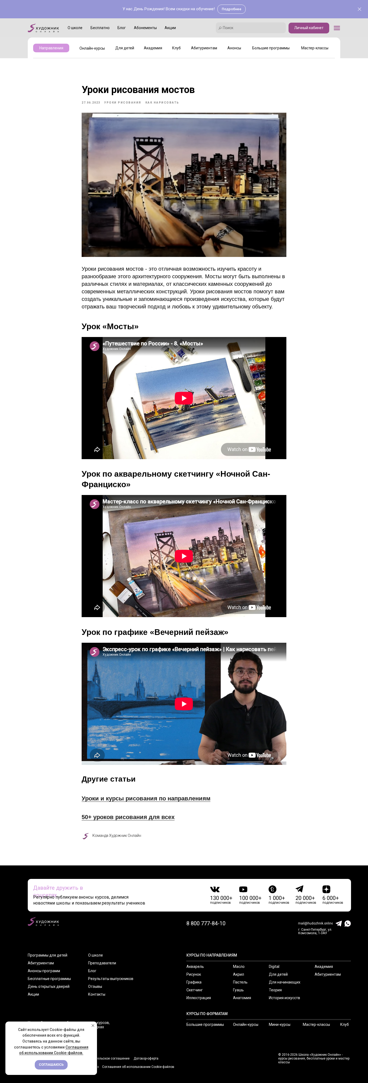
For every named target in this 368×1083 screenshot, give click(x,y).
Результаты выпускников (110, 979)
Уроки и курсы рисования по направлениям (146, 798)
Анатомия (242, 998)
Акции (33, 994)
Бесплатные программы (49, 979)
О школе (95, 955)
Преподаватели (102, 963)
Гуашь (238, 990)
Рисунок (193, 974)
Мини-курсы (279, 1024)
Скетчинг (194, 990)
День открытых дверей (49, 986)
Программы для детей (47, 955)
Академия (324, 966)
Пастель (240, 982)
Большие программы (205, 1024)
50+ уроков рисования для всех (128, 817)
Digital (274, 966)
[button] (337, 28)
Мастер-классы (316, 1024)
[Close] (359, 9)
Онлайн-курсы (245, 1024)
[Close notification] (93, 1025)
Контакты (96, 994)
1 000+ (277, 898)
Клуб (344, 1024)
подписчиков (220, 903)
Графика (194, 982)
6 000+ (330, 898)
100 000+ (250, 898)
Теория (275, 990)
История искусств (284, 998)
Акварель (195, 966)
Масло (239, 966)
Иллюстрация (198, 998)
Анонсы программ (44, 971)
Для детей (278, 974)
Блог (92, 971)
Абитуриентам (41, 963)
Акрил (238, 974)
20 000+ (305, 898)
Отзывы (95, 986)
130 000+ (221, 898)
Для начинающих (284, 982)
